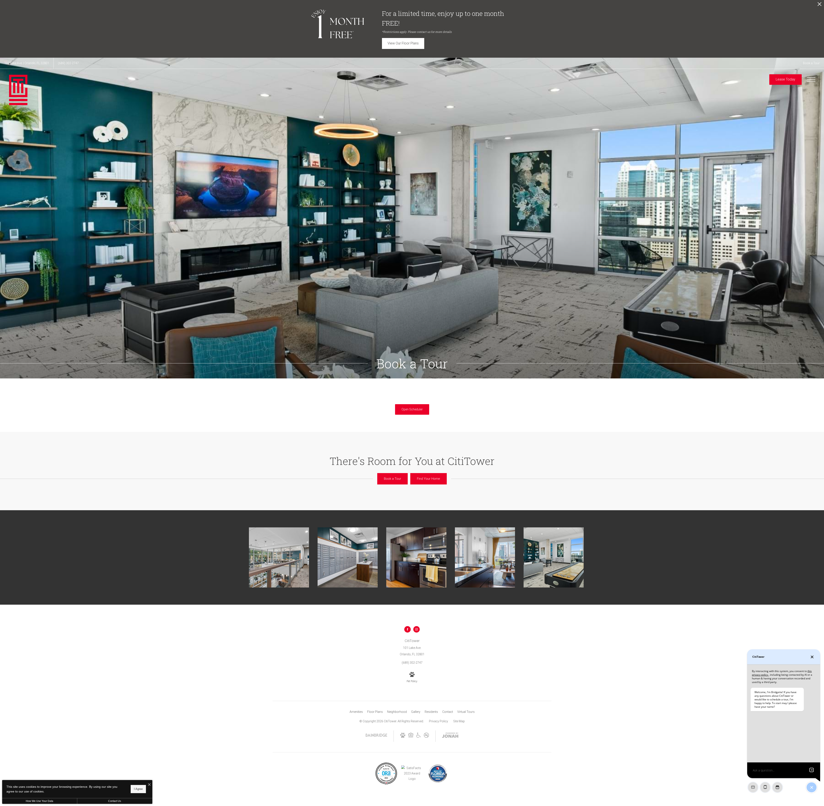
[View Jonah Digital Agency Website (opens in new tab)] (450, 736)
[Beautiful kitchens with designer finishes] (416, 557)
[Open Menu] (811, 79)
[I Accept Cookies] (149, 785)
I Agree (138, 789)
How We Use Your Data (39, 801)
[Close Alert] (819, 5)
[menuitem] (356, 711)
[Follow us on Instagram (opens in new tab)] (416, 629)
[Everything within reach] (348, 557)
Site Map (459, 721)
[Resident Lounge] (554, 557)
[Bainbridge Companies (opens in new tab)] (376, 736)
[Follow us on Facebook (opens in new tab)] (407, 629)
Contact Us (114, 801)
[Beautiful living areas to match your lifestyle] (485, 557)
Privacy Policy (438, 721)
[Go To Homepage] (18, 90)
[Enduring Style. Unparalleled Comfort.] (279, 557)
